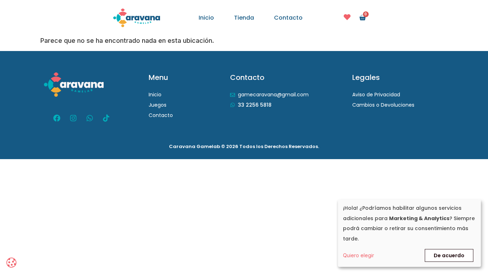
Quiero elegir (358, 255)
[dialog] (409, 233)
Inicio (206, 18)
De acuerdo (449, 255)
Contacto (288, 18)
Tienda (244, 18)
